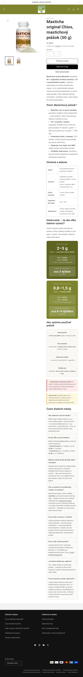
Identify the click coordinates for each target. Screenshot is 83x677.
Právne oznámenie (73, 672)
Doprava (57, 46)
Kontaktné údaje (61, 672)
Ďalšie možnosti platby (62, 71)
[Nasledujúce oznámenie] (79, 2)
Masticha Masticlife (34, 670)
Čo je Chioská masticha (13, 624)
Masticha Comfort (65, 501)
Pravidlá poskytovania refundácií (51, 670)
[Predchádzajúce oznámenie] (4, 2)
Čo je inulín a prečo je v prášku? (62, 517)
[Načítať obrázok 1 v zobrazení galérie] (9, 61)
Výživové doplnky (48, 619)
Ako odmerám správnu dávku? (62, 415)
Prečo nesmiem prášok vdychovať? (62, 579)
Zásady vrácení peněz (12, 637)
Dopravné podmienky (48, 672)
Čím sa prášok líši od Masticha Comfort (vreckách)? (62, 488)
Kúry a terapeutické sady (50, 628)
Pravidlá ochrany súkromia (70, 670)
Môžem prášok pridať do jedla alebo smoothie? (62, 461)
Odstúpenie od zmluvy (12, 633)
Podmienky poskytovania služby (32, 672)
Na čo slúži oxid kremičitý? (62, 541)
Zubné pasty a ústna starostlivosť (53, 633)
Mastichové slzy (47, 624)
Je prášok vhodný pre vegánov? (62, 561)
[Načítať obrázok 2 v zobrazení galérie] (18, 61)
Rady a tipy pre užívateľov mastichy (17, 628)
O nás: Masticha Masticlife (14, 619)
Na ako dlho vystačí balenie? (62, 438)
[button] (4, 9)
